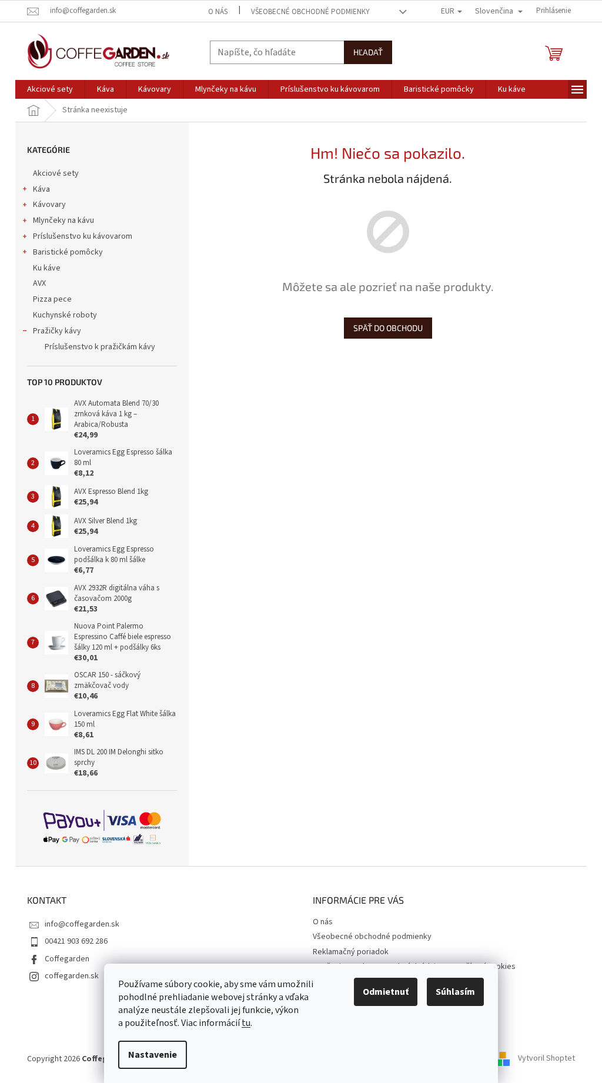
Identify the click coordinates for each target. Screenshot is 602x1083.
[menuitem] (50, 89)
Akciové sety (56, 173)
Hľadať (368, 52)
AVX (39, 283)
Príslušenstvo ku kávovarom (82, 236)
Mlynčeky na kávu (63, 220)
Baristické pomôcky (68, 252)
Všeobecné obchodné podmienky (310, 11)
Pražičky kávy (57, 331)
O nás (218, 11)
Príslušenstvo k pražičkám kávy (100, 347)
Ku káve (47, 268)
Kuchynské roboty (65, 315)
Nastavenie (152, 1054)
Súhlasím (455, 991)
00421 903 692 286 (76, 941)
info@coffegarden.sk (82, 924)
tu (246, 1023)
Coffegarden (67, 959)
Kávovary (49, 204)
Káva (41, 189)
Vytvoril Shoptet (546, 1059)
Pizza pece (52, 299)
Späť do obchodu (388, 328)
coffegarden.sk (72, 976)
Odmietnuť (386, 991)
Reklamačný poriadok (351, 952)
